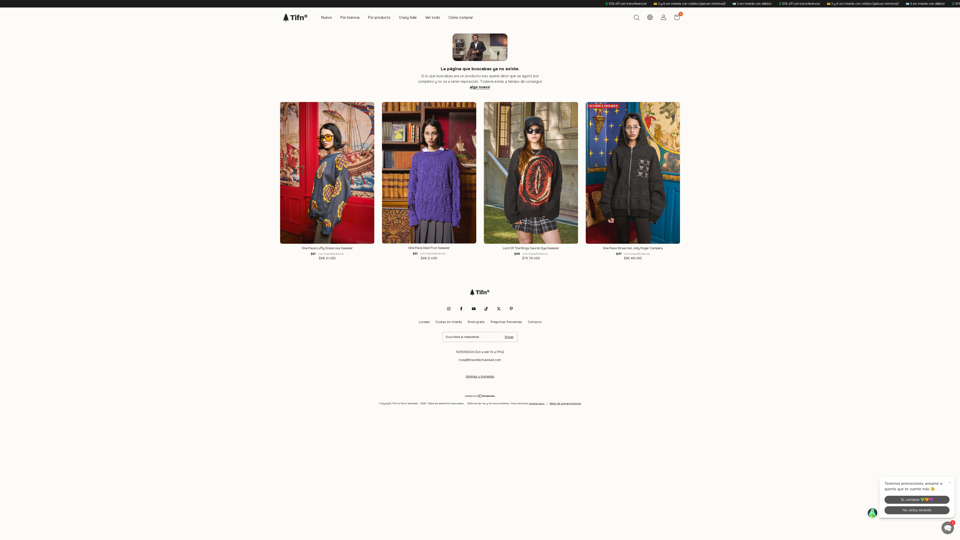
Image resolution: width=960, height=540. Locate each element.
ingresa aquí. (537, 403)
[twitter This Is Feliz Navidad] (499, 309)
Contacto (535, 322)
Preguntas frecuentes (506, 322)
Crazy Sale (408, 17)
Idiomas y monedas (480, 376)
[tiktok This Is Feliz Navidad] (486, 309)
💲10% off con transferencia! (548, 4)
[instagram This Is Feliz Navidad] (449, 309)
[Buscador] (636, 18)
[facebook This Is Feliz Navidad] (461, 309)
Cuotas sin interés (449, 322)
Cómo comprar (460, 17)
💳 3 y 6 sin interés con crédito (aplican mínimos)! (612, 4)
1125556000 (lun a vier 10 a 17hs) (480, 352)
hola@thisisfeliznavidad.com (480, 360)
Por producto (379, 17)
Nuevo (326, 17)
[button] (948, 528)
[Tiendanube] (480, 396)
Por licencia (350, 17)
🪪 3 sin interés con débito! (674, 4)
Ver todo (432, 17)
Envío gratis (476, 322)
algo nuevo (480, 87)
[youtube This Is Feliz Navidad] (474, 309)
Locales (424, 322)
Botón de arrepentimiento (565, 403)
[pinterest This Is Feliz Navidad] (511, 309)
